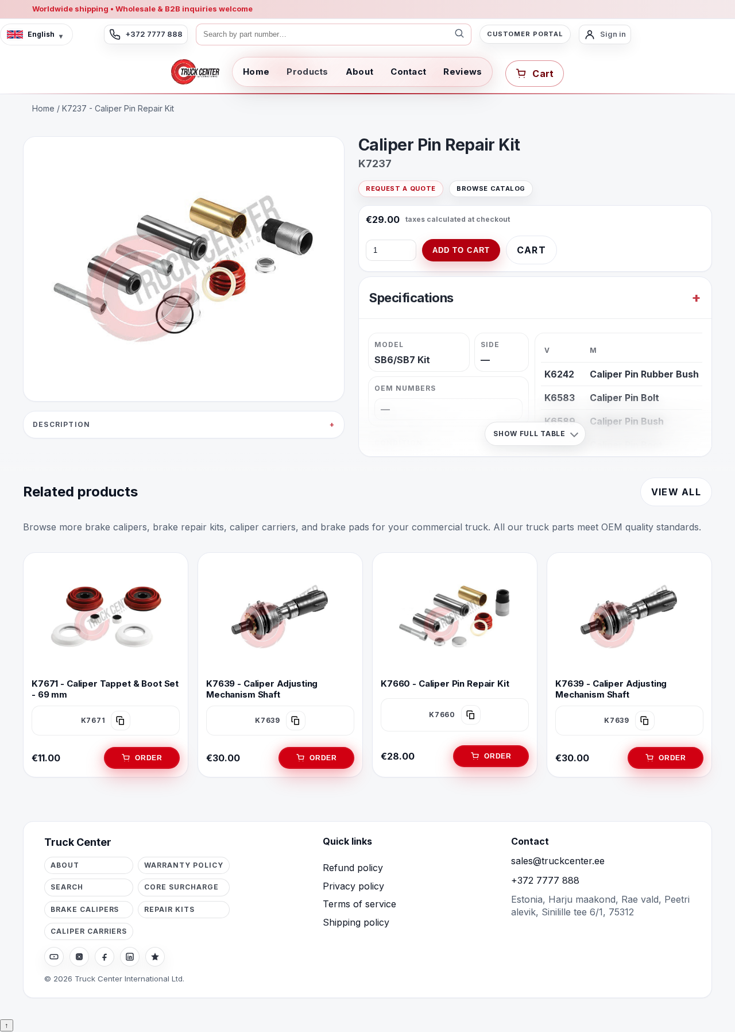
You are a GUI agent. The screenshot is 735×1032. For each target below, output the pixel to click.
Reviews (462, 71)
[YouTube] (54, 956)
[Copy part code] (120, 720)
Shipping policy (356, 922)
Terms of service (359, 904)
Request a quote (401, 188)
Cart (531, 250)
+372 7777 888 (545, 880)
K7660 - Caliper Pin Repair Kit (445, 683)
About (360, 71)
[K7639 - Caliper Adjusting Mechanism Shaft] (280, 616)
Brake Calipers (85, 909)
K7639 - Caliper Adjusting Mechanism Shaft (262, 689)
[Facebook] (104, 956)
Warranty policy (183, 865)
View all (676, 492)
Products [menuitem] (307, 71)
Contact (408, 71)
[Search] (459, 34)
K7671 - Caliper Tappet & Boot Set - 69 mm (105, 689)
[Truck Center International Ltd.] (195, 71)
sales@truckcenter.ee (558, 861)
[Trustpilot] (155, 956)
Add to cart (461, 250)
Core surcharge (181, 887)
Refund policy (353, 867)
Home (256, 71)
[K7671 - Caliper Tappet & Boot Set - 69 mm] (106, 616)
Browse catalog (491, 188)
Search (67, 887)
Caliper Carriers (89, 931)
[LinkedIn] (130, 956)
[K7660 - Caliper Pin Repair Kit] (455, 616)
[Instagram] (79, 956)
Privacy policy (353, 886)
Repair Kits (169, 909)
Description (61, 424)
